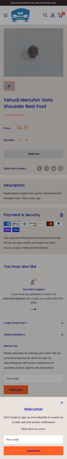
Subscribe (33, 450)
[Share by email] (60, 168)
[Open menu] (5, 15)
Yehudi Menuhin (14, 115)
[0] (60, 15)
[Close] (61, 402)
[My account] (53, 15)
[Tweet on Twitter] (53, 168)
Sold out (33, 153)
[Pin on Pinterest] (46, 168)
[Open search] (45, 15)
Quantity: (9, 139)
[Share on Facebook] (39, 168)
